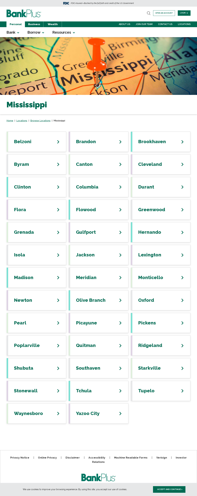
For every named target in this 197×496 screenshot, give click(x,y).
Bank (11, 32)
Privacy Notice (19, 457)
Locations (184, 24)
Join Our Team (144, 24)
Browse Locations (40, 120)
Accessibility (96, 457)
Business (34, 24)
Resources (62, 32)
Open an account (164, 13)
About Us (124, 24)
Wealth (53, 24)
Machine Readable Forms (131, 457)
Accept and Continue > (169, 489)
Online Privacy (47, 457)
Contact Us (165, 24)
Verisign (161, 457)
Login (183, 13)
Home (9, 120)
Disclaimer (73, 457)
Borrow (34, 32)
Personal (16, 24)
